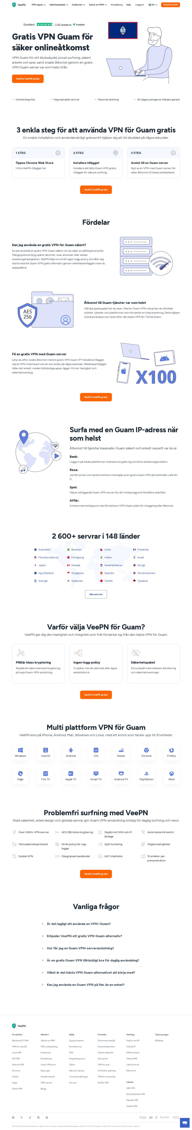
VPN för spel (104, 1064)
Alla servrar (96, 594)
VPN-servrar (46, 1082)
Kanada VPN (132, 1100)
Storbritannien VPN (135, 1094)
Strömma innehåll (106, 1040)
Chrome (16, 1070)
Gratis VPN (17, 1088)
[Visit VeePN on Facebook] (13, 1117)
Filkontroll (131, 1070)
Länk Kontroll (132, 1064)
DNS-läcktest (133, 1052)
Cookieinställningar (78, 1076)
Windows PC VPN (20, 1040)
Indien (108, 557)
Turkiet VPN (131, 1106)
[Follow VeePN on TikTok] (30, 1117)
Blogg (43, 1088)
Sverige (43, 581)
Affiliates (159, 1040)
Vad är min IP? (133, 1040)
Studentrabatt (48, 1076)
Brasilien (76, 549)
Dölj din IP (131, 1046)
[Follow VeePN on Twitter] (21, 1117)
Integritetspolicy (77, 1058)
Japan (42, 565)
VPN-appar (37, 4)
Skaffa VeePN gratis (27, 78)
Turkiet (108, 581)
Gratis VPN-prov (48, 1064)
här (44, 168)
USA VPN (130, 1088)
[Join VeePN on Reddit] (38, 1117)
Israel (140, 557)
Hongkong (77, 557)
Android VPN (18, 1064)
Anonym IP (103, 1058)
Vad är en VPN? (96, 4)
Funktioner (77, 4)
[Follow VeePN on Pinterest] (46, 1117)
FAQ (71, 1052)
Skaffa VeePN (171, 4)
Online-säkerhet (105, 1052)
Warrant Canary (76, 1070)
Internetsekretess (106, 1046)
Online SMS (131, 1058)
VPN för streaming (106, 1076)
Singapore (77, 573)
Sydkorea (77, 581)
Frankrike (143, 549)
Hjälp (128, 4)
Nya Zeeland (45, 573)
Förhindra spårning (107, 1070)
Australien (44, 549)
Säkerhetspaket (57, 4)
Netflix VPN (103, 1082)
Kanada (75, 565)
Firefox (15, 1076)
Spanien (109, 573)
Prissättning (117, 4)
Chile (107, 549)
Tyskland (142, 581)
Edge (14, 1082)
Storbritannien (146, 573)
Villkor (72, 1064)
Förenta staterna (48, 557)
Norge (141, 565)
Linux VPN (16, 1052)
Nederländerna (113, 565)
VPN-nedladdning (49, 1046)
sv (153, 4)
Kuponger (45, 1070)
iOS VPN (16, 1058)
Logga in (139, 4)
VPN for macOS (19, 1046)
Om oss (72, 1082)
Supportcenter (76, 1040)
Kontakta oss (75, 1046)
